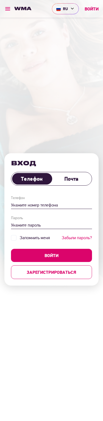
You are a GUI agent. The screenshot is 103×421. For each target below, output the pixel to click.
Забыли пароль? (77, 237)
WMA (22, 9)
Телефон (32, 178)
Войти (92, 9)
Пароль (17, 218)
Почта (71, 178)
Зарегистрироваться (51, 272)
